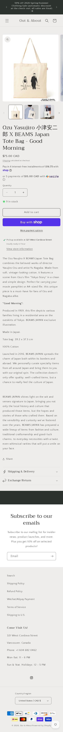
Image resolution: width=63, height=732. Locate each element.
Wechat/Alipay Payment (21, 599)
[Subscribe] (52, 556)
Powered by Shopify (41, 726)
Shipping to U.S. (16, 615)
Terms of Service (16, 607)
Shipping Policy (15, 583)
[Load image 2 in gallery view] (31, 112)
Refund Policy (15, 591)
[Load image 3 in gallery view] (47, 112)
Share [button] (9, 459)
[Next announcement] (56, 7)
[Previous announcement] (6, 7)
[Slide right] (59, 113)
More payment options (31, 230)
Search (11, 575)
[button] (7, 21)
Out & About (26, 726)
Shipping (6, 161)
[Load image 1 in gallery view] (16, 112)
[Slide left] (4, 113)
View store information (19, 249)
